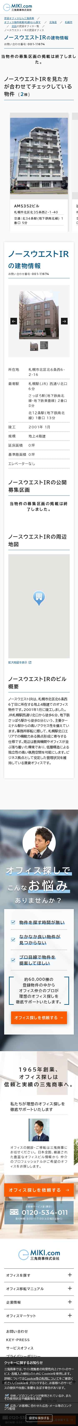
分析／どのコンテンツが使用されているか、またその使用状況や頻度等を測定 (37, 1397)
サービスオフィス (20, 1348)
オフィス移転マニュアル (25, 1289)
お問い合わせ (17, 1331)
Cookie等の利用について (42, 1378)
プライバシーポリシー (23, 1356)
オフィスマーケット (21, 1316)
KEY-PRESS (18, 1340)
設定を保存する (39, 1418)
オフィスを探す (18, 1275)
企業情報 (13, 1302)
